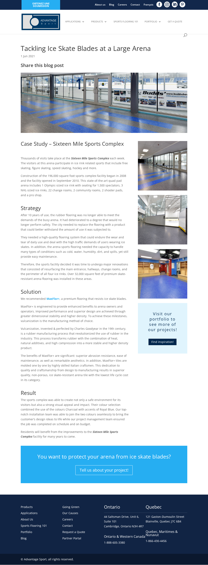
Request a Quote (73, 532)
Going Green (70, 507)
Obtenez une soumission (41, 5)
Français (148, 4)
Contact (135, 4)
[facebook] (159, 4)
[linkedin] (175, 4)
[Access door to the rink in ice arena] (162, 244)
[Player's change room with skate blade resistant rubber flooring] (162, 298)
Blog (111, 4)
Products (97, 21)
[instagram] (167, 4)
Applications (73, 21)
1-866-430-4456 (156, 541)
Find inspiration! (162, 342)
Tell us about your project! (104, 470)
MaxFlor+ (53, 299)
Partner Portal (71, 538)
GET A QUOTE (175, 21)
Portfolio (151, 21)
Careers (122, 4)
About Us (27, 519)
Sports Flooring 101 (126, 21)
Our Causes (70, 513)
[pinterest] (182, 4)
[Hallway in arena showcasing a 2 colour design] (162, 190)
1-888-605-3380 (114, 542)
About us (100, 4)
